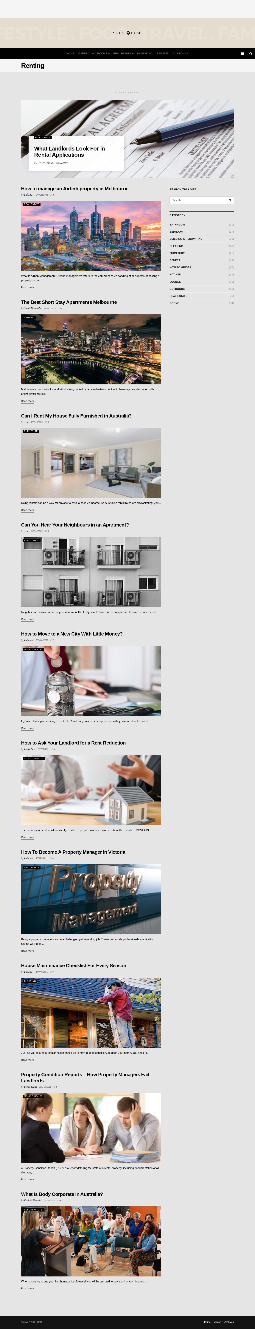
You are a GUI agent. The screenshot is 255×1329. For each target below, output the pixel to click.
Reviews (162, 53)
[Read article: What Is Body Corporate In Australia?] (91, 1241)
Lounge (175, 281)
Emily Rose (29, 749)
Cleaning (30, 981)
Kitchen (175, 274)
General (84, 53)
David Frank (30, 1086)
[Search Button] (250, 53)
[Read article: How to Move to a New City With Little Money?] (91, 681)
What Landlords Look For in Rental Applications (69, 151)
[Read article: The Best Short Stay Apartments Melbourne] (91, 349)
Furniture (31, 431)
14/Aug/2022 (37, 422)
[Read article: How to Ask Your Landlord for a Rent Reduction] (91, 790)
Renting (29, 318)
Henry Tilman (45, 163)
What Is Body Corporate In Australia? (62, 1194)
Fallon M (29, 194)
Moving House (33, 649)
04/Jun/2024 (42, 195)
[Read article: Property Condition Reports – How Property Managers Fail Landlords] (91, 1128)
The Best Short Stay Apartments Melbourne (69, 302)
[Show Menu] (242, 53)
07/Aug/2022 (37, 531)
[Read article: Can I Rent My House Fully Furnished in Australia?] (91, 463)
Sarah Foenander (32, 308)
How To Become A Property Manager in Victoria (73, 852)
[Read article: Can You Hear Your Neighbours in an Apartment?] (91, 572)
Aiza (26, 421)
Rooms (102, 53)
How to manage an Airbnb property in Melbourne (74, 188)
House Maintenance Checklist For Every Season (73, 965)
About (217, 1322)
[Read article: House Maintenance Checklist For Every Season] (91, 1013)
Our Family (180, 53)
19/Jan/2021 (42, 858)
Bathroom (177, 224)
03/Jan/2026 (62, 163)
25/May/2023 (50, 308)
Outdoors (177, 288)
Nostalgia (145, 53)
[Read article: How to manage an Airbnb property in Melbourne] (91, 236)
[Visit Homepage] (127, 33)
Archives (229, 1322)
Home (70, 53)
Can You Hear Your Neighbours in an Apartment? (75, 525)
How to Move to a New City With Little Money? (72, 634)
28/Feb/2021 (43, 749)
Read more (27, 287)
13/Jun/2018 (49, 1200)
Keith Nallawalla (32, 1200)
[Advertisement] (127, 8)
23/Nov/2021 (42, 640)
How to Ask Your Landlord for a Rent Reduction (73, 743)
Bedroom (176, 231)
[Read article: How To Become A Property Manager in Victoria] (91, 899)
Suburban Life (33, 1210)
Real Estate (122, 53)
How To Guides (33, 758)
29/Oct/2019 (45, 1087)
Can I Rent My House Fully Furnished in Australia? (76, 416)
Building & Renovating (186, 238)
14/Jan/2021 (42, 972)
